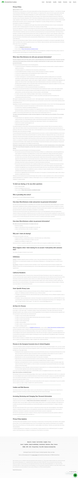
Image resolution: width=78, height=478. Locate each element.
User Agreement (31, 463)
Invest (43, 2)
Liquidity (54, 2)
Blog (52, 444)
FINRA (24, 446)
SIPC (27, 446)
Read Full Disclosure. (17, 469)
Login (70, 2)
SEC (30, 446)
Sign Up (74, 2)
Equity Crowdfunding (33, 444)
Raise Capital (48, 2)
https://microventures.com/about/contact (30, 48)
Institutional (42, 444)
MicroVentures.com (17, 460)
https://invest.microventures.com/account (36, 400)
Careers (56, 444)
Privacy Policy (35, 446)
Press (49, 442)
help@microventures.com (25, 47)
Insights (59, 2)
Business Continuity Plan (49, 446)
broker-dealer (34, 454)
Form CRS (41, 446)
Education (65, 2)
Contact (34, 442)
